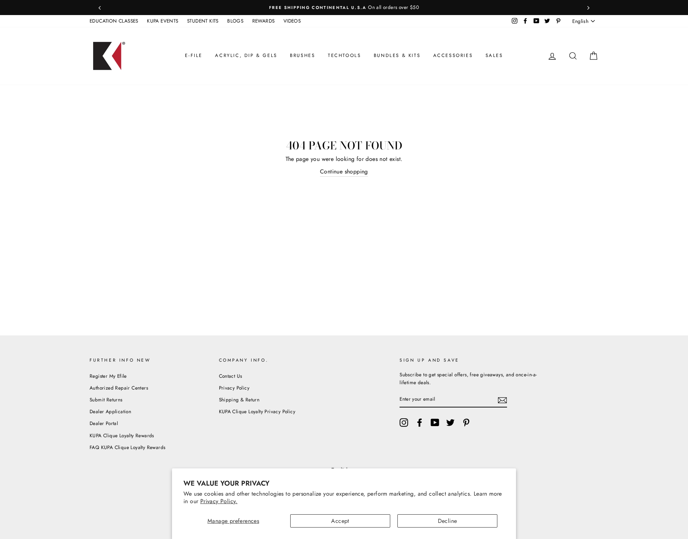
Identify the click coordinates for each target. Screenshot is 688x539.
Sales (494, 55)
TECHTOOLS (344, 55)
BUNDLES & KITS (397, 55)
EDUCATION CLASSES (114, 20)
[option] (344, 7)
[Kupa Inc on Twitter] (450, 422)
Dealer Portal (104, 423)
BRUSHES (302, 55)
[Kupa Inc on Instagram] (404, 422)
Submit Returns (106, 399)
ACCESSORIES (453, 55)
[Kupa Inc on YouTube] (435, 422)
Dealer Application (110, 411)
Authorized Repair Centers (119, 387)
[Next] (588, 7)
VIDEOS (292, 20)
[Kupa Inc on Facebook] (419, 422)
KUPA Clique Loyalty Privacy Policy (257, 411)
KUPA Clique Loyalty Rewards (122, 435)
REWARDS (263, 20)
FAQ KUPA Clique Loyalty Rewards (127, 447)
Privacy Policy (234, 387)
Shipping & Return (239, 399)
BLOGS (235, 20)
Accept (340, 521)
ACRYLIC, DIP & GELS (246, 55)
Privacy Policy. (219, 501)
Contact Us (230, 376)
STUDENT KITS (203, 20)
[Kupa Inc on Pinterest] (466, 422)
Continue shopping (344, 171)
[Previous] (100, 7)
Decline (447, 521)
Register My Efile (108, 376)
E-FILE (193, 55)
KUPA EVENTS (162, 20)
